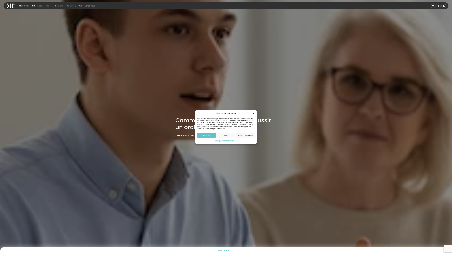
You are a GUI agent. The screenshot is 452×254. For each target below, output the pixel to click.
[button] (253, 113)
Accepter (206, 135)
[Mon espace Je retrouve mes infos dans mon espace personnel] (443, 6)
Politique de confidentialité (224, 141)
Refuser (226, 135)
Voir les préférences (245, 135)
